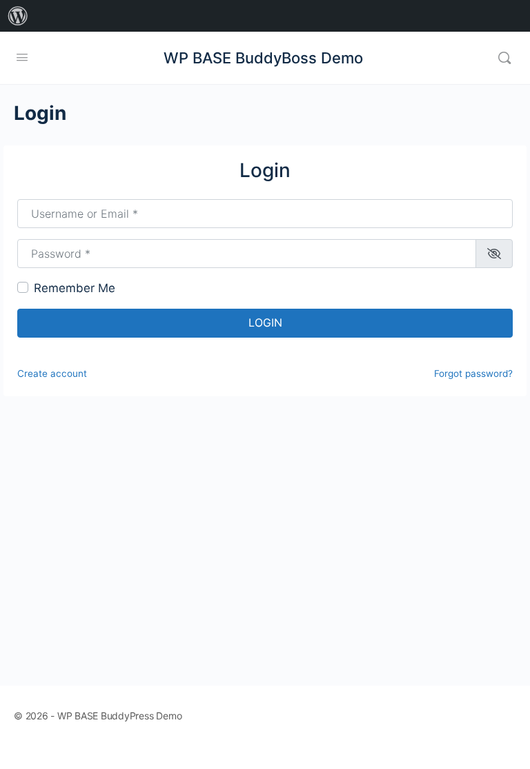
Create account (52, 373)
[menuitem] (18, 16)
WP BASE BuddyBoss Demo (263, 58)
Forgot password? (473, 373)
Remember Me (74, 288)
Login (265, 322)
